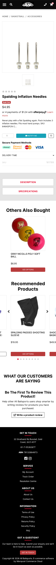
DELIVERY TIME (9, 155)
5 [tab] (29, 359)
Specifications (28, 191)
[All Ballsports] (28, 4)
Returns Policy (28, 521)
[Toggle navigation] (4, 4)
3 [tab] (23, 359)
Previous (8, 311)
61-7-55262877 (28, 447)
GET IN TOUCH (28, 552)
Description (28, 182)
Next (47, 311)
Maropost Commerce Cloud (29, 561)
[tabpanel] (28, 244)
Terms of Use (28, 512)
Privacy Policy (28, 517)
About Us (28, 494)
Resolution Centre (28, 481)
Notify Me (32, 136)
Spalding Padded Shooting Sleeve (28, 334)
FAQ (28, 530)
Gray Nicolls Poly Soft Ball (25, 255)
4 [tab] (26, 359)
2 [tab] (21, 359)
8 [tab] (38, 359)
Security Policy (28, 526)
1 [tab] (18, 359)
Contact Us (28, 499)
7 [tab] (35, 359)
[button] (51, 136)
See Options (28, 270)
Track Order (28, 476)
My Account (28, 472)
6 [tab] (32, 359)
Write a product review (29, 415)
